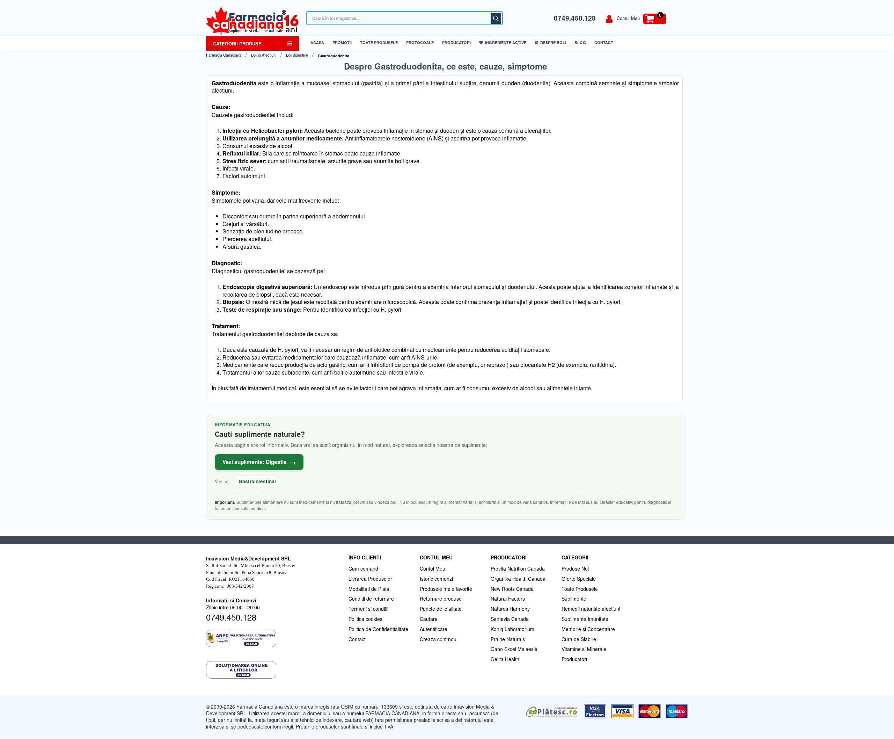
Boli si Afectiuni (263, 55)
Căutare (496, 18)
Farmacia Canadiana (223, 55)
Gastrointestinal (257, 481)
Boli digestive (297, 55)
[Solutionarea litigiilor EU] (274, 670)
